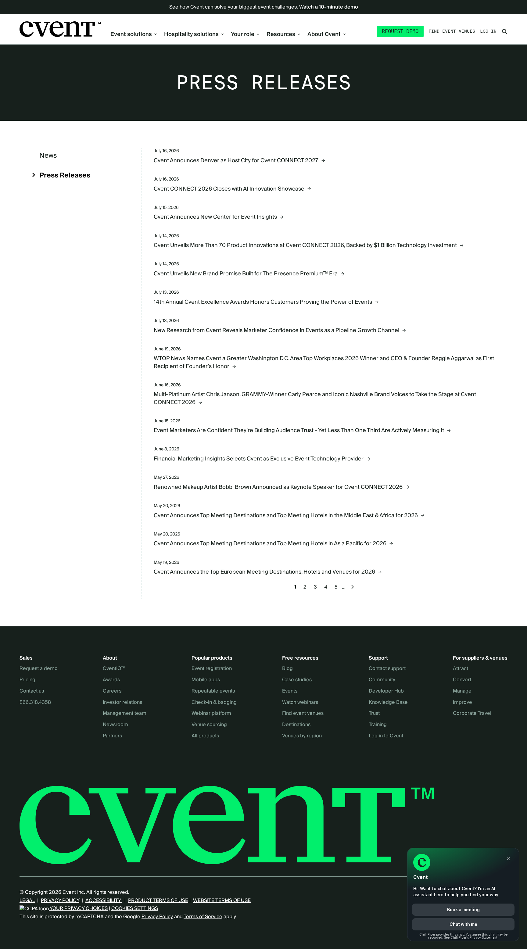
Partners (112, 736)
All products (205, 736)
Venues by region (302, 736)
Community (382, 680)
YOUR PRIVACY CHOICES (78, 908)
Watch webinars (300, 703)
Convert (462, 680)
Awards (111, 680)
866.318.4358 (35, 703)
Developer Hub (386, 691)
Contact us (32, 691)
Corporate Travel (472, 714)
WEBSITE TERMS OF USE (222, 900)
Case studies (297, 680)
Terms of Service (203, 916)
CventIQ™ (114, 669)
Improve (462, 703)
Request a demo (39, 669)
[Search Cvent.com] (504, 31)
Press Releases (64, 175)
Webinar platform (211, 714)
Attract (460, 669)
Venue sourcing (209, 725)
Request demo (400, 31)
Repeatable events (213, 691)
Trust (374, 714)
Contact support (387, 669)
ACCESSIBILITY (103, 900)
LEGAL (27, 900)
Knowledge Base (388, 703)
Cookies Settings (134, 908)
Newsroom (115, 725)
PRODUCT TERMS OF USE (158, 900)
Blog (287, 669)
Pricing (27, 680)
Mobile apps (206, 680)
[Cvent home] (60, 29)
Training (378, 725)
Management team (124, 714)
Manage (462, 691)
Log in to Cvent (386, 736)
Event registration (212, 669)
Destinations (296, 725)
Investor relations (122, 703)
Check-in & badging (214, 703)
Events (289, 691)
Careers (112, 691)
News (48, 155)
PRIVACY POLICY (60, 900)
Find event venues (451, 31)
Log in (488, 31)
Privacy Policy (157, 916)
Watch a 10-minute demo (328, 7)
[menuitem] (133, 34)
